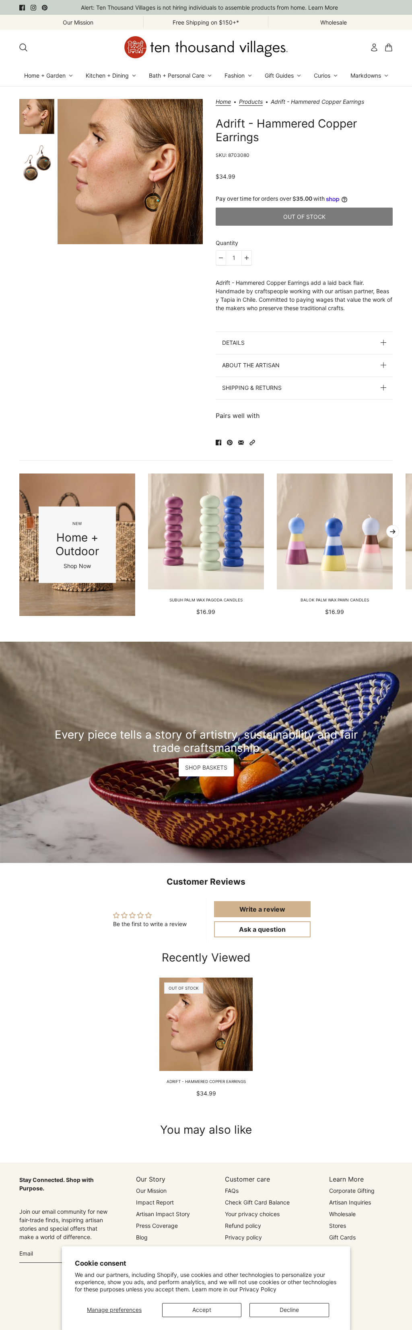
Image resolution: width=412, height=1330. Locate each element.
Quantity (227, 242)
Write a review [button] (262, 909)
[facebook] (22, 7)
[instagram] (33, 7)
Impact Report (155, 1202)
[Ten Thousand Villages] (206, 47)
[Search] (23, 47)
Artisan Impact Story (163, 1214)
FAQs (232, 1190)
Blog (142, 1237)
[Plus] (246, 258)
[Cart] (389, 47)
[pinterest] (44, 7)
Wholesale (342, 1214)
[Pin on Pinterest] (229, 442)
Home (223, 102)
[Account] (374, 47)
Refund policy (243, 1225)
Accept (201, 1309)
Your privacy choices (252, 1214)
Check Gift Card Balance (257, 1202)
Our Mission (151, 1190)
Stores (337, 1225)
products (251, 102)
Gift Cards (342, 1237)
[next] (392, 531)
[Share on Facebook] (218, 442)
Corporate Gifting (352, 1190)
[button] (252, 442)
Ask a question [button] (262, 929)
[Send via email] (241, 442)
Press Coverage (157, 1225)
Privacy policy (243, 1237)
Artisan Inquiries (350, 1202)
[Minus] (221, 258)
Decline (289, 1309)
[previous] (19, 544)
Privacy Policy (257, 1289)
